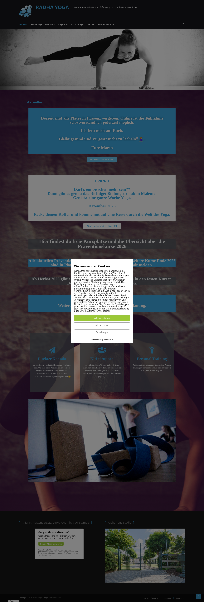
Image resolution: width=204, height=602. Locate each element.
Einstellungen (102, 332)
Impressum (108, 339)
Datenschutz (96, 339)
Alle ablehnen (102, 325)
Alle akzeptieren (102, 318)
